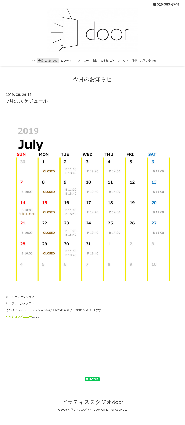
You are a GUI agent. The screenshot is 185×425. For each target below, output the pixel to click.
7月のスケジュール (27, 101)
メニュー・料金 (87, 60)
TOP (32, 60)
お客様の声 (107, 60)
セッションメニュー (19, 316)
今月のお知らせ (47, 60)
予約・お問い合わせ (144, 60)
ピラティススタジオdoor (92, 402)
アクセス (123, 60)
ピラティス (67, 60)
